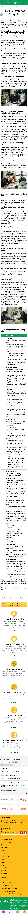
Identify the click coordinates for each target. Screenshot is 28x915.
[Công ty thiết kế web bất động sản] (14, 687)
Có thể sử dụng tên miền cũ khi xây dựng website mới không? (13, 786)
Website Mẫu (4, 873)
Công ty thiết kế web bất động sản (14, 692)
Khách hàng (4, 844)
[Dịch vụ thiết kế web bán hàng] (14, 710)
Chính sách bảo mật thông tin (8, 891)
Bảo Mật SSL (4, 868)
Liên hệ (2, 850)
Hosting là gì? (4, 768)
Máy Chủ (3, 865)
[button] (25, 794)
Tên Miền (3, 859)
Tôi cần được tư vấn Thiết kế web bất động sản (14, 604)
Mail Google (3, 870)
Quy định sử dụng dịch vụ (7, 885)
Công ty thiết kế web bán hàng (14, 619)
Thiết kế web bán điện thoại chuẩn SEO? (14, 740)
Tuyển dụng (4, 847)
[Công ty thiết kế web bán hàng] (14, 614)
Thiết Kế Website (5, 856)
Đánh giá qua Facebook (7, 765)
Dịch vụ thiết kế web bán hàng (14, 715)
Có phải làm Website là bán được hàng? (10, 778)
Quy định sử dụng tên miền (7, 882)
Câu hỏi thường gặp (5, 762)
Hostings (3, 862)
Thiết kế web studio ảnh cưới (14, 669)
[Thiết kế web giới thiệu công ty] (14, 639)
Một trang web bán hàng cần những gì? (10, 775)
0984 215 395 (6, 829)
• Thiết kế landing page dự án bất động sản (13, 598)
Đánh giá (15, 762)
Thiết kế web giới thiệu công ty (14, 644)
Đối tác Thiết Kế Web (10, 791)
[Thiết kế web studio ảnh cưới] (14, 664)
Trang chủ (2, 6)
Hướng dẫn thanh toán (6, 880)
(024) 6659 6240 (7, 825)
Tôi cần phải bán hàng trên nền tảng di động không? (13, 782)
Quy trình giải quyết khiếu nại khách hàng (11, 894)
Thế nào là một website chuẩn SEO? (10, 772)
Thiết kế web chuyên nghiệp (12, 6)
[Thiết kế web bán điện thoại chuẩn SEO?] (14, 735)
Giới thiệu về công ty (6, 842)
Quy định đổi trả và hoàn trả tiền (9, 888)
